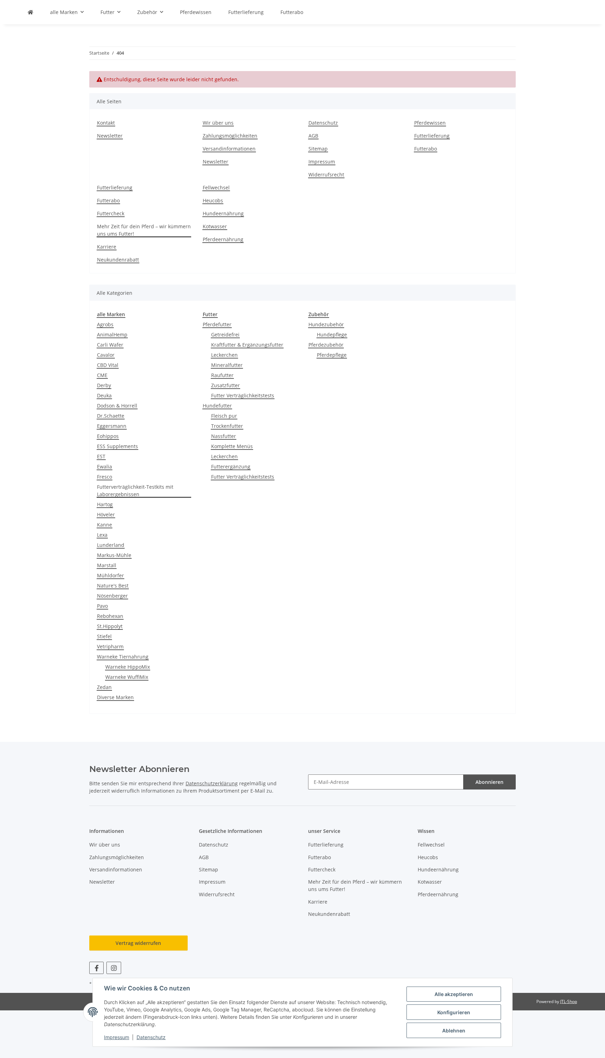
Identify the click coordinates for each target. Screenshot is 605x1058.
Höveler (106, 514)
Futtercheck (110, 213)
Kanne (104, 524)
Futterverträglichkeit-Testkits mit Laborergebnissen (135, 490)
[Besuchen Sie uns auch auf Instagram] (113, 968)
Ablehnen (453, 1030)
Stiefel (104, 636)
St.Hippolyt (110, 626)
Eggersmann (111, 426)
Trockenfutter (227, 426)
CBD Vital (107, 365)
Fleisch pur (224, 415)
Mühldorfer (110, 575)
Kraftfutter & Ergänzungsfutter (247, 344)
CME (102, 375)
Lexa (102, 534)
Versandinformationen (229, 148)
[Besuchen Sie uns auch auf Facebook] (96, 968)
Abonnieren (489, 782)
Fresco (104, 476)
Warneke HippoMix (127, 666)
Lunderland (110, 545)
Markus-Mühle (114, 555)
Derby (104, 385)
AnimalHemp (112, 334)
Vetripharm (110, 646)
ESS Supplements (117, 446)
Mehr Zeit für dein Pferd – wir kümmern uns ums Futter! (144, 230)
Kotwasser (215, 226)
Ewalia (104, 466)
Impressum (116, 1037)
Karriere (106, 246)
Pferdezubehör (325, 344)
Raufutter (222, 375)
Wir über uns (218, 122)
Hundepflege (332, 334)
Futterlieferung (246, 12)
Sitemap (318, 148)
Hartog (105, 504)
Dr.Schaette (110, 415)
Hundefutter (217, 405)
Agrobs (105, 324)
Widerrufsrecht (326, 174)
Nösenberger (112, 595)
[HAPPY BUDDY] (30, 12)
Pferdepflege (332, 354)
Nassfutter (223, 436)
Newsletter (110, 135)
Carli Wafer (110, 344)
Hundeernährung (223, 213)
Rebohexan (110, 616)
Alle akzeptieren (453, 994)
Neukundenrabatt (118, 259)
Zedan (104, 687)
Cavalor (105, 354)
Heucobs (213, 200)
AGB (313, 135)
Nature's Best (112, 585)
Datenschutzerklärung (212, 783)
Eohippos (108, 436)
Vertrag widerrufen (138, 943)
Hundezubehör (326, 324)
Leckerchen (224, 354)
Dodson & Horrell (117, 405)
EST (101, 456)
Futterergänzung (230, 466)
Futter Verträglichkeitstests (242, 395)
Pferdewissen (195, 12)
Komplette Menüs (232, 446)
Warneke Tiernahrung (122, 656)
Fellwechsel (216, 187)
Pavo (102, 606)
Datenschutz (151, 1037)
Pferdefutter (217, 324)
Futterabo (291, 12)
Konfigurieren (453, 1012)
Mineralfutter (227, 365)
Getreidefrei (225, 334)
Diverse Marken (115, 697)
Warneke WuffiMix (126, 677)
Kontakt (106, 122)
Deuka (104, 395)
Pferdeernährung (223, 239)
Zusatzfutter (225, 385)
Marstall (106, 565)
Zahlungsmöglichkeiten (230, 135)
